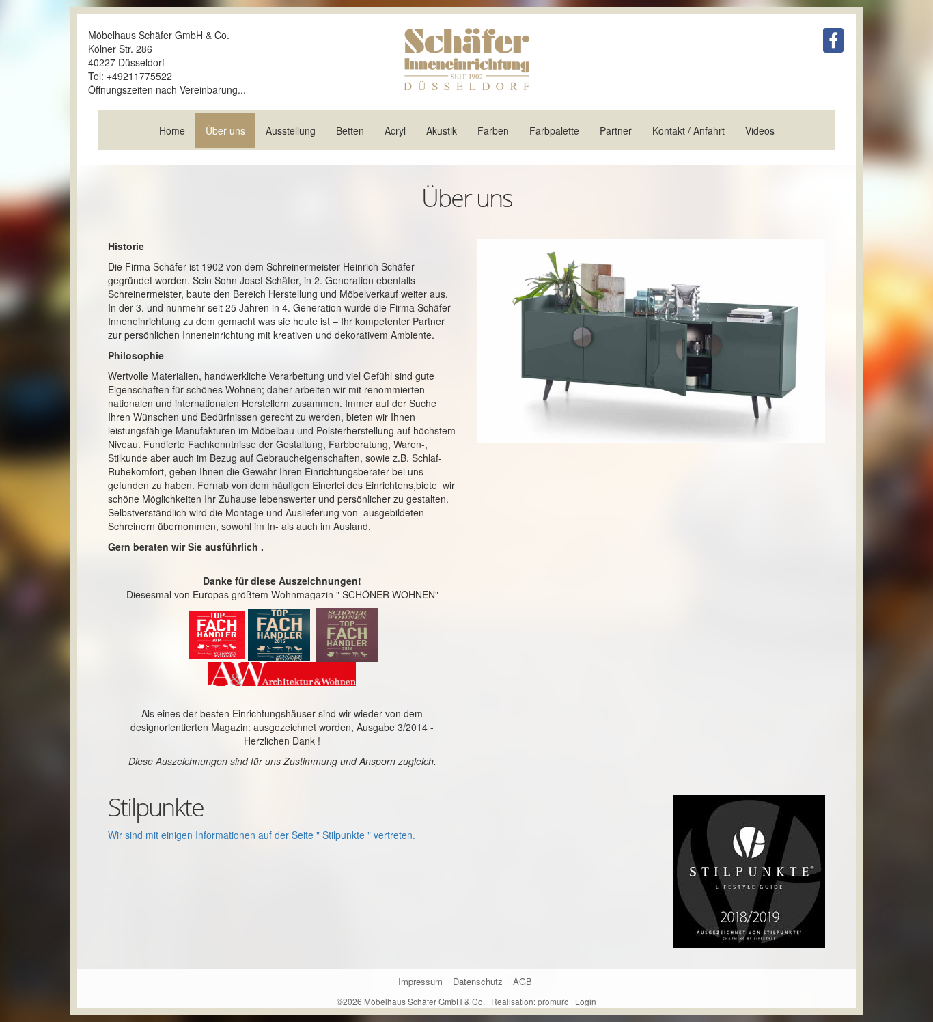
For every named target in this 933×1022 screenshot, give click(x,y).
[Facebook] (833, 40)
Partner (616, 130)
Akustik (441, 130)
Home (172, 130)
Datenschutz (478, 981)
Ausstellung (291, 130)
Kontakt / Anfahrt (688, 130)
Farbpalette (554, 130)
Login (585, 1001)
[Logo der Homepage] (466, 59)
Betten (350, 130)
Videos (760, 130)
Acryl (395, 130)
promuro (553, 1001)
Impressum (420, 981)
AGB (522, 981)
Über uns (225, 130)
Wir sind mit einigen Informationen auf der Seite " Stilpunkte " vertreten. (261, 835)
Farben (493, 130)
